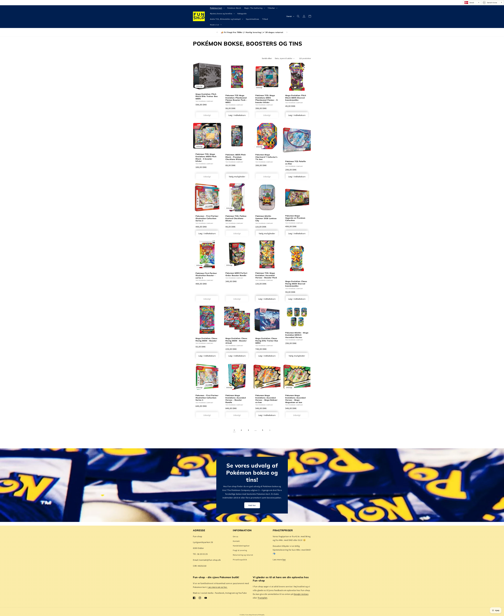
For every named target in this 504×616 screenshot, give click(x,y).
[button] (217, 8)
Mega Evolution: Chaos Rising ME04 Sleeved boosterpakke (296, 283)
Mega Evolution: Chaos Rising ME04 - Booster (206, 339)
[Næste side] (270, 430)
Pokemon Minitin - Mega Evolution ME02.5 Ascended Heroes (296, 335)
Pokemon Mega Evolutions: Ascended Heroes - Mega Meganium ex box (295, 398)
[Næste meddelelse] (287, 32)
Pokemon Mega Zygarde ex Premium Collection (295, 218)
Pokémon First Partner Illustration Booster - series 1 (206, 275)
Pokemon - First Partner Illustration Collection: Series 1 (207, 397)
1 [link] (234, 430)
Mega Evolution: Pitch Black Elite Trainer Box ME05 (207, 96)
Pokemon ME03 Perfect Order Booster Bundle (236, 274)
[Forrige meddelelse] (217, 32)
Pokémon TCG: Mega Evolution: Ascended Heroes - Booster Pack (266, 275)
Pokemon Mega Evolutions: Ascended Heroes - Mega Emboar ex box (266, 398)
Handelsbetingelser (241, 546)
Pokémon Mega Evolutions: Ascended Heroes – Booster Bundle (235, 398)
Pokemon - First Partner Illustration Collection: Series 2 (207, 218)
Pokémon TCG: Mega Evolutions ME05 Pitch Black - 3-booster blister (206, 157)
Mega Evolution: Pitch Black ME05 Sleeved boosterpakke (295, 97)
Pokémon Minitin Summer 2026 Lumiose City (266, 218)
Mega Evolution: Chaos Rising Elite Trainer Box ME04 (266, 340)
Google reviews (301, 594)
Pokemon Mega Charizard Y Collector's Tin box (266, 156)
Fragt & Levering (240, 550)
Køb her (252, 505)
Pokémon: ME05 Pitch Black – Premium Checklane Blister (235, 156)
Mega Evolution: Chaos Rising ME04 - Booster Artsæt (236, 340)
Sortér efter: (267, 58)
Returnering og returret (243, 555)
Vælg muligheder (237, 176)
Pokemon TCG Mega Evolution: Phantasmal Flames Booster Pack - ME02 (236, 98)
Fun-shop (248, 615)
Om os (235, 536)
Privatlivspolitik (240, 559)
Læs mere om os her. (217, 587)
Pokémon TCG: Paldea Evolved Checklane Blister (235, 218)
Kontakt (236, 541)
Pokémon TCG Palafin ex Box (295, 162)
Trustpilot (262, 597)
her (284, 559)
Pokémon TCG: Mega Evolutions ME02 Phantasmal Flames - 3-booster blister (266, 98)
